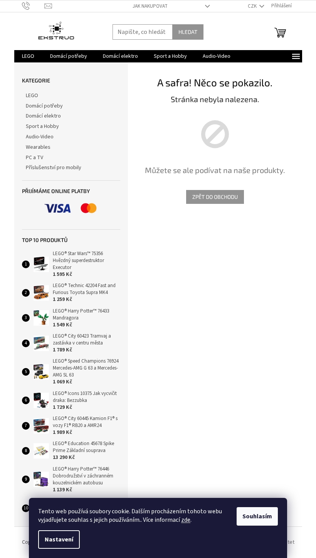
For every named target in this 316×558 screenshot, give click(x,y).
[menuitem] (28, 56)
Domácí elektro (43, 116)
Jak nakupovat (150, 6)
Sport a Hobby (42, 126)
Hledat (187, 32)
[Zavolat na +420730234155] (33, 5)
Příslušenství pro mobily (53, 167)
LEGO (32, 95)
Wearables (38, 147)
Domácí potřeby (44, 106)
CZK (253, 6)
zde (185, 520)
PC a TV (34, 157)
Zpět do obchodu (215, 196)
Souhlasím (257, 516)
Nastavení (59, 539)
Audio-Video (40, 137)
